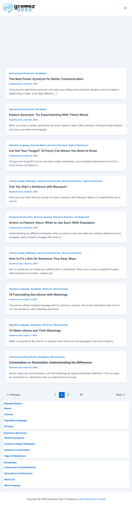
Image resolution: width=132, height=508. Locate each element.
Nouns (7, 408)
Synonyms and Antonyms (18, 473)
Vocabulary (10, 462)
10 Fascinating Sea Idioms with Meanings (38, 294)
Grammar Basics (13, 403)
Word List (9, 479)
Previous (13, 394)
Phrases (8, 426)
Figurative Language (15, 420)
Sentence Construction (17, 449)
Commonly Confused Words (20, 467)
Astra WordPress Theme (92, 499)
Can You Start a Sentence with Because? (38, 186)
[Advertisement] (66, 40)
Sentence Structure (15, 433)
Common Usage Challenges (19, 443)
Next (120, 394)
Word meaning (12, 485)
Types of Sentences (15, 455)
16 (81, 394)
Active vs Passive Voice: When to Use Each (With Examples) (52, 222)
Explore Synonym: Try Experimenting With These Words (48, 114)
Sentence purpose (14, 437)
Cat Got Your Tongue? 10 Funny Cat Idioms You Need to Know (53, 150)
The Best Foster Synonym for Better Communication (46, 79)
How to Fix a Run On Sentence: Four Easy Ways (42, 258)
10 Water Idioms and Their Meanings (35, 330)
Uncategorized (81, 217)
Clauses (8, 414)
